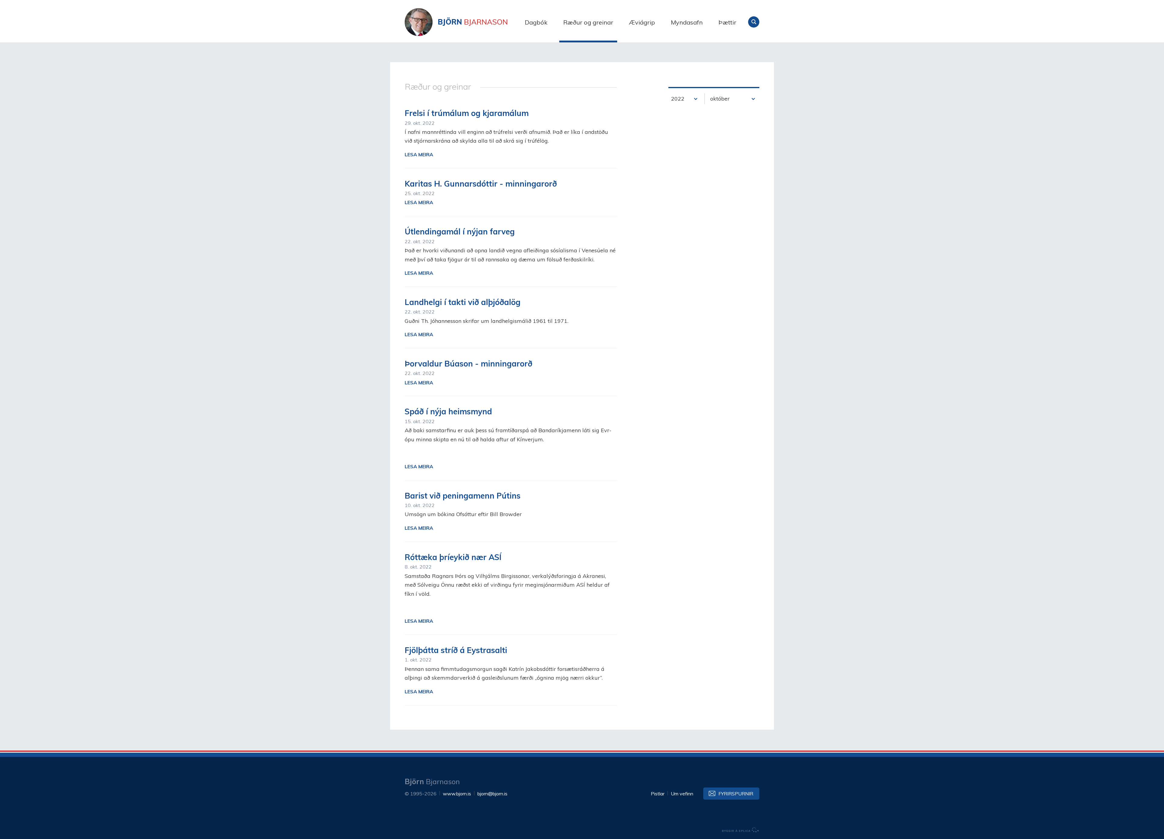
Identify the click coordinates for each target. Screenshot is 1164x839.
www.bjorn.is (457, 794)
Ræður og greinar (588, 22)
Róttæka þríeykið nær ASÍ (453, 557)
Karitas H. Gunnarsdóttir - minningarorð (481, 184)
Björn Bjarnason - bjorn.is (465, 22)
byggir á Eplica (740, 830)
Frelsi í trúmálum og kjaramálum (467, 113)
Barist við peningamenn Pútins (462, 496)
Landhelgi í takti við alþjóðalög (462, 302)
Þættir (727, 22)
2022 (677, 98)
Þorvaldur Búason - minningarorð (468, 364)
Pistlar (657, 794)
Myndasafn (687, 22)
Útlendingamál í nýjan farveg (460, 232)
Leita (753, 22)
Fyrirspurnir (735, 794)
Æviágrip (642, 22)
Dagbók (536, 22)
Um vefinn (682, 794)
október (720, 98)
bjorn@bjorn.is (492, 794)
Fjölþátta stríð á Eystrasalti (456, 650)
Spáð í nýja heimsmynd (448, 411)
